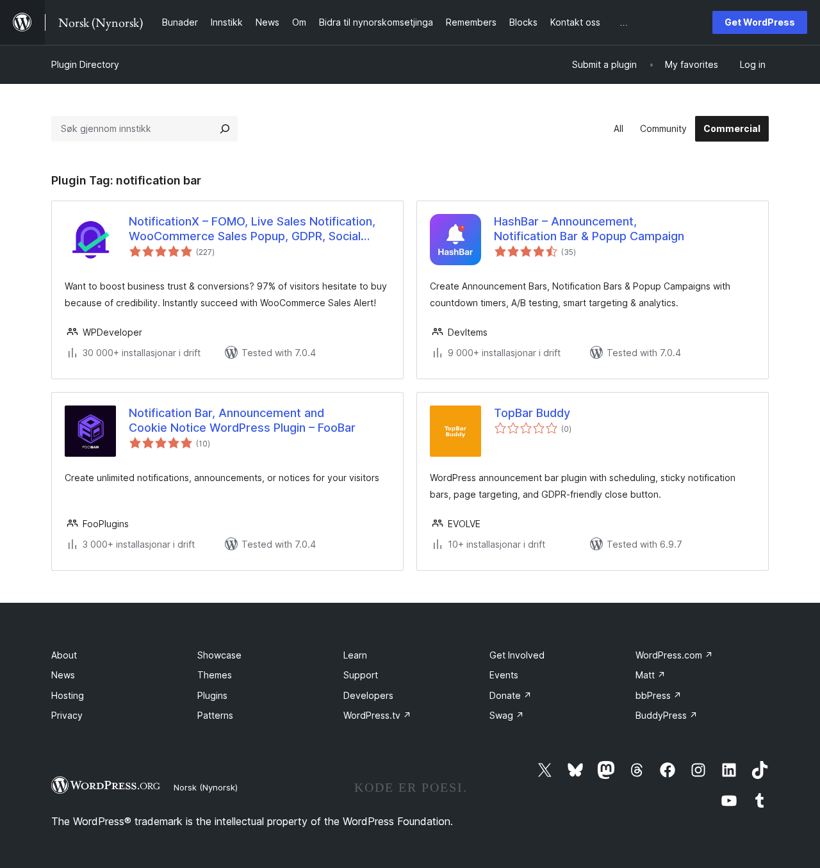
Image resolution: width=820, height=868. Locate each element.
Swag (506, 715)
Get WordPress (760, 22)
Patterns (215, 715)
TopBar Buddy (532, 413)
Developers (368, 695)
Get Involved (517, 655)
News (63, 674)
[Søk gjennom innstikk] (225, 129)
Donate (510, 695)
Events (503, 674)
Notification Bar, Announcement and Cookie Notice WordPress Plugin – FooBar (242, 420)
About (64, 655)
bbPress (659, 695)
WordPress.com (674, 655)
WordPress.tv (377, 715)
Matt (651, 674)
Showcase (219, 655)
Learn (355, 655)
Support (360, 674)
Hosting (67, 695)
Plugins (212, 695)
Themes (214, 674)
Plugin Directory (85, 64)
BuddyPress (667, 715)
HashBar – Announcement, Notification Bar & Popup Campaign (589, 229)
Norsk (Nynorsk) (206, 787)
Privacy (67, 715)
